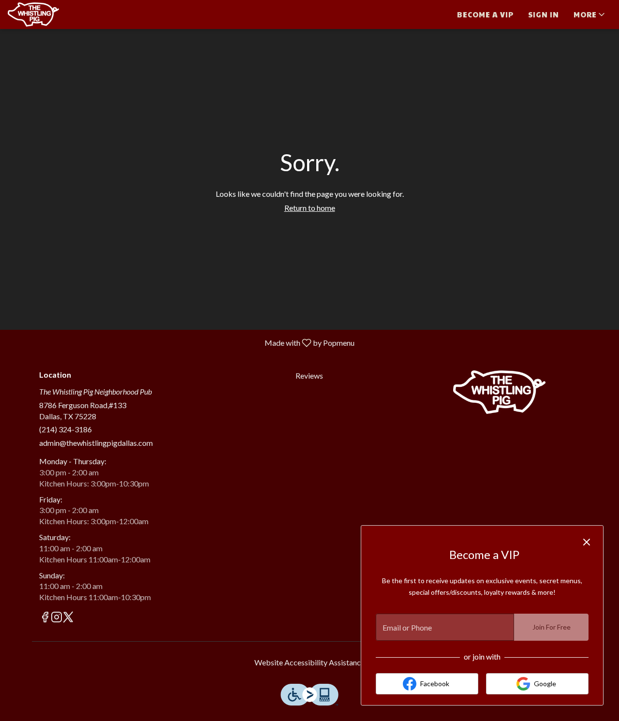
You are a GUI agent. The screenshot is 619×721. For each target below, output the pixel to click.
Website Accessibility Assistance (309, 662)
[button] (590, 14)
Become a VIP (485, 14)
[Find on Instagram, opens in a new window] (56, 618)
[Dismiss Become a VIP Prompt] (586, 542)
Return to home (309, 207)
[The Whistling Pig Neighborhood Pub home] (51, 14)
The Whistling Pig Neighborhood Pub (499, 392)
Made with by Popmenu (180, 342)
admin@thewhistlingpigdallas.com (96, 442)
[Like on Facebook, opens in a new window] (45, 618)
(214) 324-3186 (65, 429)
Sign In (543, 14)
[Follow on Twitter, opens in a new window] (68, 618)
